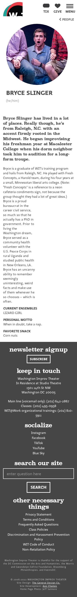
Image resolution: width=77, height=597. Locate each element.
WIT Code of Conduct (38, 544)
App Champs (50, 586)
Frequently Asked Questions (38, 524)
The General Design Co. (46, 582)
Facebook (38, 438)
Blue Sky (38, 453)
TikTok (38, 443)
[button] (70, 8)
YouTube (39, 448)
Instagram (38, 433)
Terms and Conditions (38, 519)
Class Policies (38, 529)
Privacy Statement (38, 514)
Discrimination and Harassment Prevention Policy (39, 536)
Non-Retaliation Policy (38, 549)
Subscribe (38, 359)
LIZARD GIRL (12, 313)
